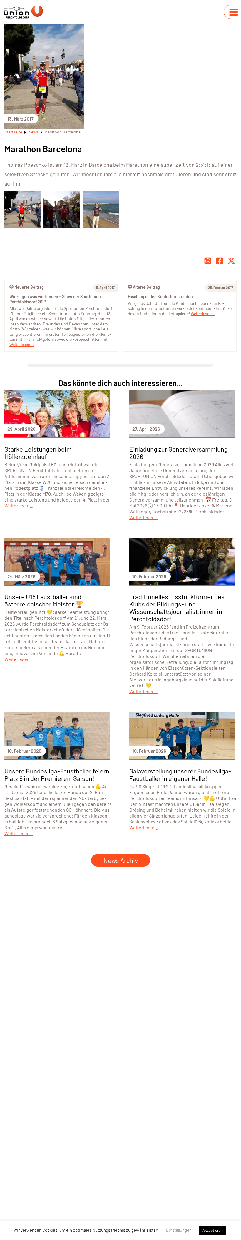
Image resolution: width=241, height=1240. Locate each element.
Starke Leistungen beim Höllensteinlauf (38, 452)
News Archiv (120, 860)
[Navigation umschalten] (233, 12)
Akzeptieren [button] (212, 1230)
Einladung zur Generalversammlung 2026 (178, 452)
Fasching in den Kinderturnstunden (160, 296)
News (33, 131)
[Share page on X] (231, 260)
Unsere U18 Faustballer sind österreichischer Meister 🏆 (43, 600)
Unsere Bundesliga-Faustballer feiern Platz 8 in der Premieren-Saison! (56, 774)
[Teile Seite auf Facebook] (219, 260)
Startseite (13, 131)
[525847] (101, 209)
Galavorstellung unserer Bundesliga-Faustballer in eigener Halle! (180, 774)
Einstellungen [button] (179, 1230)
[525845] (22, 209)
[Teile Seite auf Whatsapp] (207, 260)
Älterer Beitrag (146, 287)
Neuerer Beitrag (29, 287)
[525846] (61, 209)
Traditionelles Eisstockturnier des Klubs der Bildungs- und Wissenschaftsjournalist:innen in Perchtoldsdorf (177, 607)
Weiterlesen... (203, 313)
